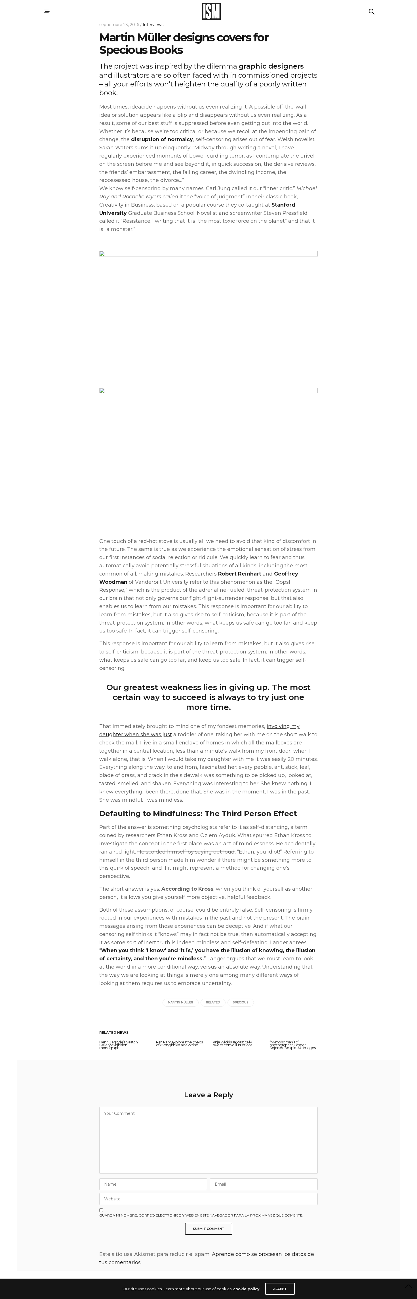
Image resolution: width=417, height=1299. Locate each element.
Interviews (153, 24)
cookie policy (246, 1289)
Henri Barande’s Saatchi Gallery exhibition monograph (118, 1045)
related (213, 1002)
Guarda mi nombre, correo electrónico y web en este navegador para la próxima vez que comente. (201, 1215)
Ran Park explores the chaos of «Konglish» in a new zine (179, 1043)
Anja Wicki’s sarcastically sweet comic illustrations (232, 1043)
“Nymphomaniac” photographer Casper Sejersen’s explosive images (292, 1045)
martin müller (180, 1002)
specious (240, 1002)
